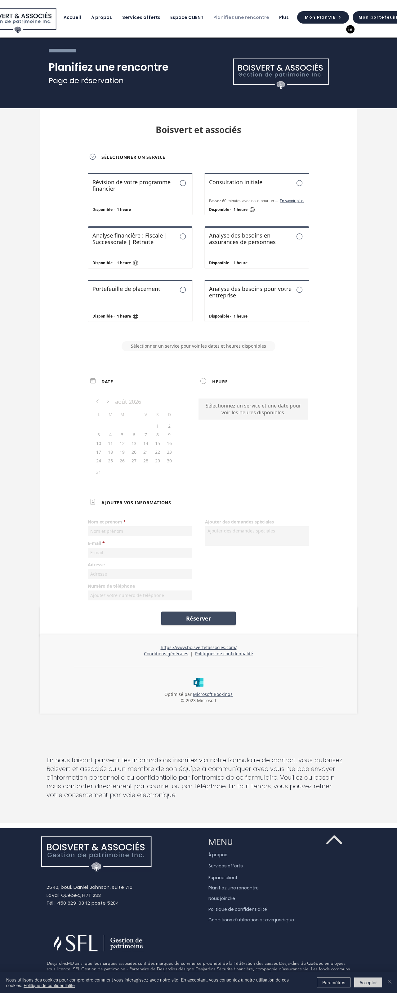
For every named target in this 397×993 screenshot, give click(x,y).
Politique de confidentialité (49, 985)
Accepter (368, 982)
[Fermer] (389, 982)
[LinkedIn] (350, 29)
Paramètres (333, 982)
